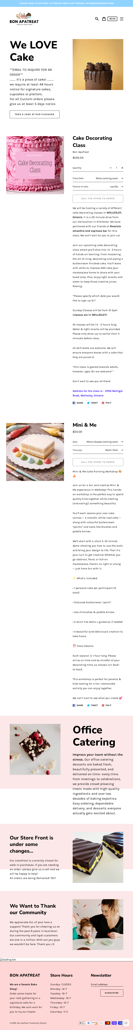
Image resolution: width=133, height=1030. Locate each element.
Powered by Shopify (38, 1023)
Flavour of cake (80, 186)
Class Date (78, 178)
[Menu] (121, 18)
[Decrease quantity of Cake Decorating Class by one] (109, 168)
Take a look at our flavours (34, 114)
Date (75, 441)
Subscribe (112, 993)
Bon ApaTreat (23, 1023)
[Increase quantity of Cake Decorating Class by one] (123, 168)
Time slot (77, 450)
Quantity (77, 167)
